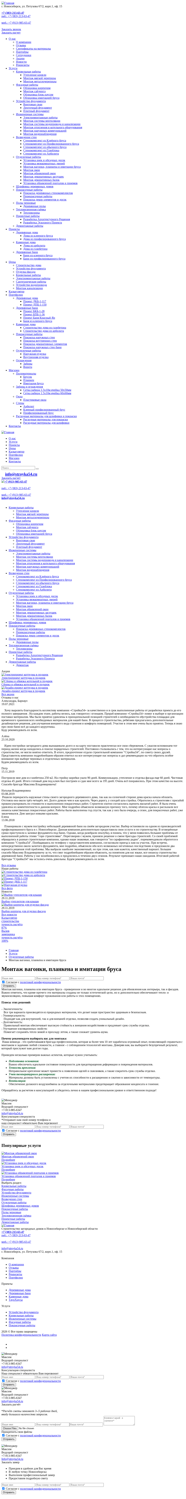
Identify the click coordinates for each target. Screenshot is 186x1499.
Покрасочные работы (29, 189)
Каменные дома (26, 242)
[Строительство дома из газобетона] (24, 871)
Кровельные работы (28, 71)
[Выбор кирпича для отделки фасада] (25, 904)
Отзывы (21, 45)
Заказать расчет (11, 32)
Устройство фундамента (31, 101)
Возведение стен (26, 137)
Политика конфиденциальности (21, 1334)
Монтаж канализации (29, 288)
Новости (21, 61)
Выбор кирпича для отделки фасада (23, 911)
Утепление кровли (34, 74)
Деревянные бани (27, 252)
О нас (12, 38)
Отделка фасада (25, 271)
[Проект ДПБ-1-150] (14, 878)
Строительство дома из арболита (43, 330)
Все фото (7, 888)
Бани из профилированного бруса (44, 258)
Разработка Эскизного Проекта (42, 222)
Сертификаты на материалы (33, 48)
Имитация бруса (33, 383)
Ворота (27, 367)
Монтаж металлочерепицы (39, 81)
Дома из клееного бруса (38, 235)
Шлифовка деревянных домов (34, 186)
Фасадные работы (27, 84)
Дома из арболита (34, 245)
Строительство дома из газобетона (44, 327)
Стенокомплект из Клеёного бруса (44, 140)
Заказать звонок (11, 29)
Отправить (9, 985)
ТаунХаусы (16, 1299)
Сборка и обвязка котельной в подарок (25, 684)
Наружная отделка (34, 353)
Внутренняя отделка (35, 357)
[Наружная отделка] (14, 885)
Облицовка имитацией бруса (41, 97)
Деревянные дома (27, 232)
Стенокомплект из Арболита (41, 153)
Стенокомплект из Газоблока (41, 150)
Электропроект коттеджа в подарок (23, 677)
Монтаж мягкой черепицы (39, 78)
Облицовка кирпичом (36, 88)
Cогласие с (33, 982)
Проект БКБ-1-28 (34, 311)
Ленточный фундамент (37, 107)
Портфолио (16, 294)
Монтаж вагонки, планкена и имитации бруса (52, 166)
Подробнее (8, 1159)
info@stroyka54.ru (12, 1113)
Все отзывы (8, 865)
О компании (23, 42)
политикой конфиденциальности (40, 982)
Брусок (27, 376)
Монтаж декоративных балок (41, 179)
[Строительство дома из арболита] (23, 875)
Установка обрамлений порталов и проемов (50, 183)
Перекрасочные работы (37, 196)
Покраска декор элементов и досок (44, 199)
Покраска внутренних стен (40, 340)
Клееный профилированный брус (44, 409)
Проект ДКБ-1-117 (34, 301)
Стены (20, 403)
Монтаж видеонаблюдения (39, 133)
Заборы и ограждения (29, 386)
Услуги (13, 68)
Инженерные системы (30, 114)
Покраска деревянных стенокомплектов (48, 193)
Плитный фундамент (36, 111)
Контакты (15, 426)
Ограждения (23, 360)
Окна (19, 396)
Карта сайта (49, 1334)
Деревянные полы (34, 206)
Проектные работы (28, 216)
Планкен (28, 380)
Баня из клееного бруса (37, 321)
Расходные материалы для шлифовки (46, 422)
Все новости (9, 914)
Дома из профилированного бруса (44, 239)
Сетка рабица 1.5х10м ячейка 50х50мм (47, 389)
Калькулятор (16, 291)
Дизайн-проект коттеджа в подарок (23, 691)
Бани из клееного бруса (37, 255)
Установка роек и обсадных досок (44, 160)
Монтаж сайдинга (34, 91)
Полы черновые (26, 202)
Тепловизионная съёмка (31, 209)
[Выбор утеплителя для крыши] (21, 894)
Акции (20, 58)
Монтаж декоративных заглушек (43, 176)
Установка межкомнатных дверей (44, 163)
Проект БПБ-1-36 (34, 314)
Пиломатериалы (26, 373)
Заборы (27, 363)
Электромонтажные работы (40, 117)
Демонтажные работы (29, 225)
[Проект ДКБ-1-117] (14, 881)
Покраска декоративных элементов (45, 344)
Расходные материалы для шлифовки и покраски (46, 416)
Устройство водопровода (31, 284)
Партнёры (22, 51)
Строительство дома (28, 265)
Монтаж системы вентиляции (41, 120)
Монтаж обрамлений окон (39, 173)
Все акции (7, 694)
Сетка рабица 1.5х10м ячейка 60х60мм (47, 393)
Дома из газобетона (35, 248)
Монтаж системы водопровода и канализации (51, 124)
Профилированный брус (38, 412)
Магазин (14, 370)
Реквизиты (22, 65)
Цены (12, 261)
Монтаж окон (31, 170)
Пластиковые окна (34, 399)
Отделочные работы (28, 156)
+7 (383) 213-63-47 (12, 12)
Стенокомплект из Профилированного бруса (51, 143)
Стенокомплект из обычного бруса (44, 147)
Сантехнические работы (31, 281)
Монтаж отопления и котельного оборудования (52, 127)
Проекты (14, 229)
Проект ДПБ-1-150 (34, 304)
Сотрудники (23, 55)
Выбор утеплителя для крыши (20, 901)
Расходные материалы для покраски (45, 419)
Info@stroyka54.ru (12, 1459)
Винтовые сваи (32, 104)
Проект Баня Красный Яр (39, 317)
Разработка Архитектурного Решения (46, 219)
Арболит (28, 406)
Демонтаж (22, 665)
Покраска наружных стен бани (42, 347)
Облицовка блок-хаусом (38, 94)
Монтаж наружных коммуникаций (44, 130)
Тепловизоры (31, 212)
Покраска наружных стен (39, 337)
